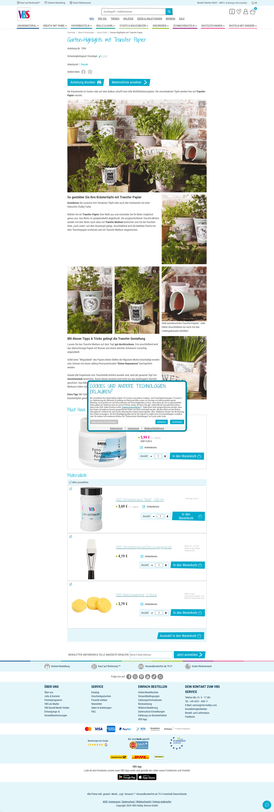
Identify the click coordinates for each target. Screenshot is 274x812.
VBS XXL (102, 18)
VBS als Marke (51, 703)
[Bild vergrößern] (202, 104)
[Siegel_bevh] (138, 744)
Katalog (95, 692)
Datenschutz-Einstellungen (151, 711)
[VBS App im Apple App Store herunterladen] (146, 776)
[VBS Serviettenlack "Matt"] (91, 509)
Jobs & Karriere (52, 696)
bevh (139, 739)
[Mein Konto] (245, 11)
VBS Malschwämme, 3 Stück (136, 595)
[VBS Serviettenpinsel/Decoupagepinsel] (91, 557)
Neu (91, 18)
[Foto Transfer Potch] (102, 442)
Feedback (190, 716)
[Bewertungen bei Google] (98, 742)
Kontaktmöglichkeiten (196, 708)
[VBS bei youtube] (148, 676)
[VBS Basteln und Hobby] (24, 14)
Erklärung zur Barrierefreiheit (152, 715)
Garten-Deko (102, 32)
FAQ (93, 711)
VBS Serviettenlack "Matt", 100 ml (140, 499)
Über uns (48, 692)
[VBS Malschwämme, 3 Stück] (91, 604)
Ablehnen (161, 421)
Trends (115, 18)
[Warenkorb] (252, 11)
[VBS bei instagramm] (135, 676)
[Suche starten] (169, 11)
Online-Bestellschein (148, 692)
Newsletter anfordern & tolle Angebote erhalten (98, 654)
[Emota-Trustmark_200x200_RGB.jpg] (178, 742)
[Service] (232, 11)
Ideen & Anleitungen (149, 18)
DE (256, 3)
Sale (182, 18)
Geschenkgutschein (101, 696)
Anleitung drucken (82, 82)
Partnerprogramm (53, 700)
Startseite (71, 32)
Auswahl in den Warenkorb (178, 636)
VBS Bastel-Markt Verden (56, 707)
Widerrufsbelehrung (148, 707)
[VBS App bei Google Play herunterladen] (127, 776)
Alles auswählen (80, 482)
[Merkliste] (238, 11)
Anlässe (128, 18)
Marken (170, 18)
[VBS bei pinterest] (141, 676)
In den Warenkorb (184, 456)
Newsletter (96, 703)
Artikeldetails (150, 447)
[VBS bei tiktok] (154, 676)
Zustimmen (177, 421)
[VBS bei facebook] (129, 676)
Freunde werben (99, 700)
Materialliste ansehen (126, 82)
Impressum (133, 428)
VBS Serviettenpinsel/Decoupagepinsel (144, 547)
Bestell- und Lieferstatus (197, 712)
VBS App (142, 719)
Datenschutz (116, 428)
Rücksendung (145, 703)
